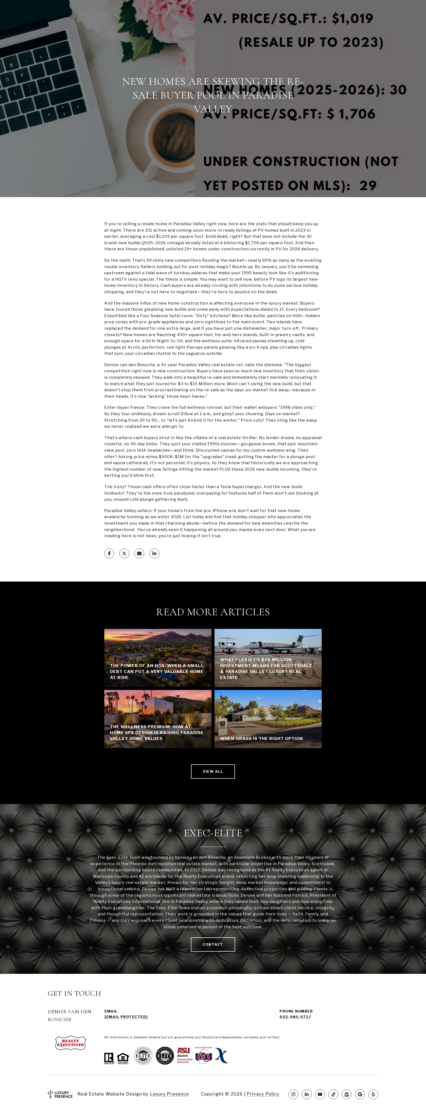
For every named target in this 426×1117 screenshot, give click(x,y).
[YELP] (373, 1094)
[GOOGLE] (360, 1094)
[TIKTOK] (333, 1094)
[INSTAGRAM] (293, 1094)
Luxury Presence (169, 1094)
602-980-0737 (295, 1017)
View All (213, 771)
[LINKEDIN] (307, 1094)
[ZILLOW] (347, 1094)
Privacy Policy (263, 1094)
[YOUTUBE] (320, 1094)
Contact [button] (213, 944)
